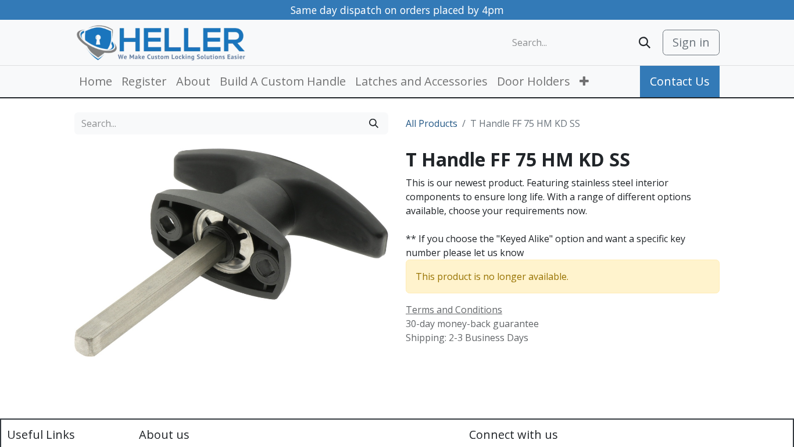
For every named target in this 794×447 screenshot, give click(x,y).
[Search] (644, 42)
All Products (431, 123)
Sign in (691, 42)
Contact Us (680, 81)
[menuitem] (95, 81)
